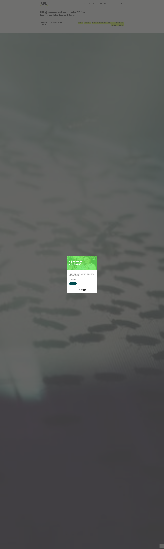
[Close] (95, 257)
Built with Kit (82, 290)
